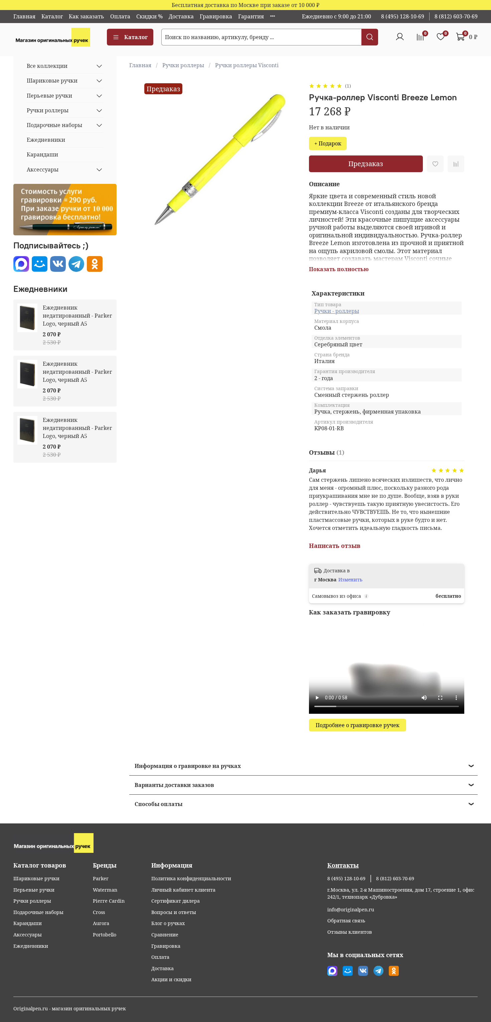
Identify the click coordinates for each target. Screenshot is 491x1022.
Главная (24, 16)
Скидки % (149, 16)
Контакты (343, 865)
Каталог (52, 16)
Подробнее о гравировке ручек (357, 725)
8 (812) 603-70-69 (456, 16)
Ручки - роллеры (336, 311)
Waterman (105, 890)
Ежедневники (46, 139)
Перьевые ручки (49, 95)
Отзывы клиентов (349, 932)
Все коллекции (47, 66)
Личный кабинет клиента (183, 890)
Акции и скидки (171, 979)
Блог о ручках (168, 923)
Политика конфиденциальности (191, 878)
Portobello (104, 934)
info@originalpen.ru (350, 909)
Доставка (181, 16)
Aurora (101, 923)
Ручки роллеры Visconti (247, 65)
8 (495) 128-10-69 (402, 16)
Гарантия (251, 16)
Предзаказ (365, 163)
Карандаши (42, 154)
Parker (101, 878)
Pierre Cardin (109, 901)
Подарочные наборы (54, 125)
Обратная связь (346, 920)
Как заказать (86, 16)
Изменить (350, 580)
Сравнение (164, 934)
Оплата (120, 16)
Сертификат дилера (175, 901)
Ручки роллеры (183, 65)
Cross (99, 912)
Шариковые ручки (52, 80)
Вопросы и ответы (173, 912)
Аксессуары (42, 169)
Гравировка (216, 16)
